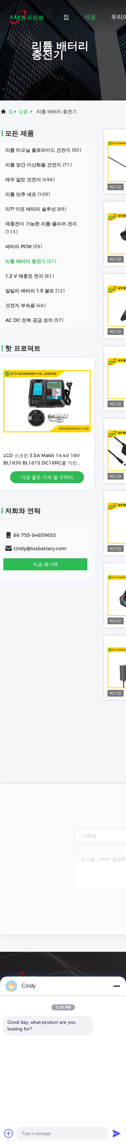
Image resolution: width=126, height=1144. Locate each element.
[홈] (27, 17)
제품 (90, 17)
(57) (34, 320)
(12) (35, 291)
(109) (27, 194)
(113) (41, 228)
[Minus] (117, 986)
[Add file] (8, 1133)
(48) (25, 305)
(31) (30, 261)
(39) (23, 246)
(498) (29, 179)
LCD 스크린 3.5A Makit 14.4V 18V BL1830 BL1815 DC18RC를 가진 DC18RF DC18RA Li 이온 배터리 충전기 (46, 462)
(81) (29, 276)
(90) (43, 150)
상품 (23, 112)
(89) (35, 209)
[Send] (116, 1133)
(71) (38, 165)
